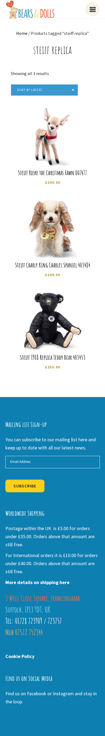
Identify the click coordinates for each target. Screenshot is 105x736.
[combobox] (44, 90)
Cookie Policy (19, 656)
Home (21, 33)
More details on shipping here (37, 582)
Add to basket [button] (56, 158)
